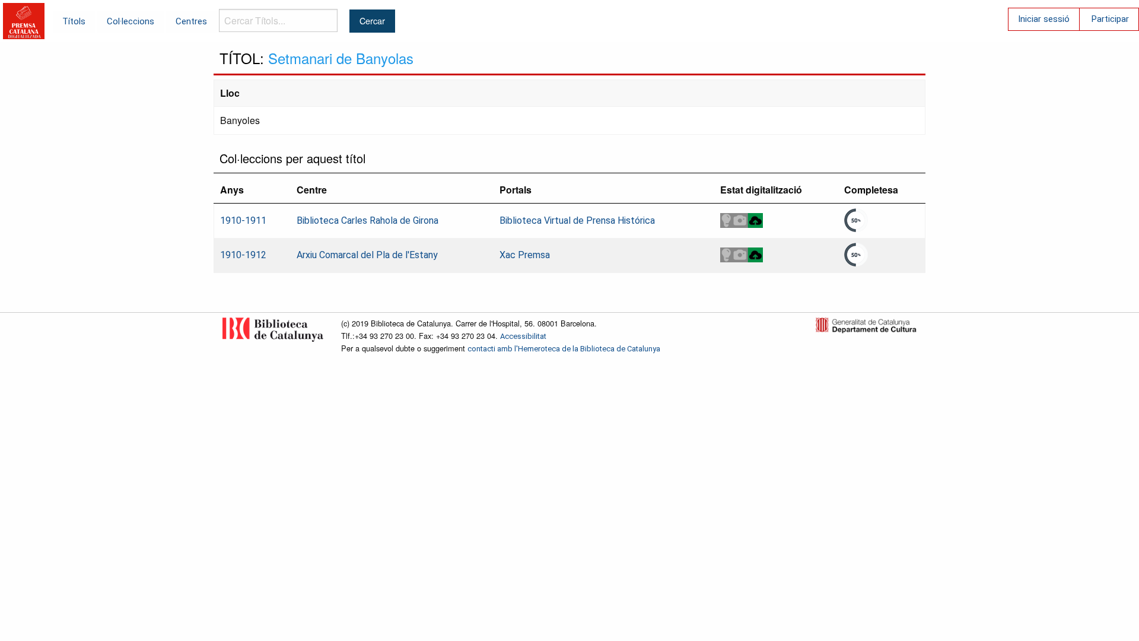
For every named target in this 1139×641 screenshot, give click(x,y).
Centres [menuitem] (191, 21)
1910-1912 (243, 255)
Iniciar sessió (1044, 19)
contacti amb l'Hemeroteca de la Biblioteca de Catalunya (563, 348)
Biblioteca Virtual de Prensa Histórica (577, 220)
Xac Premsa (524, 255)
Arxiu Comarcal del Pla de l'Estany (367, 255)
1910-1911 (243, 220)
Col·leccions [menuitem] (130, 21)
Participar (1110, 19)
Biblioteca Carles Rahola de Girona (367, 220)
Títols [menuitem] (73, 21)
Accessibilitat (523, 336)
